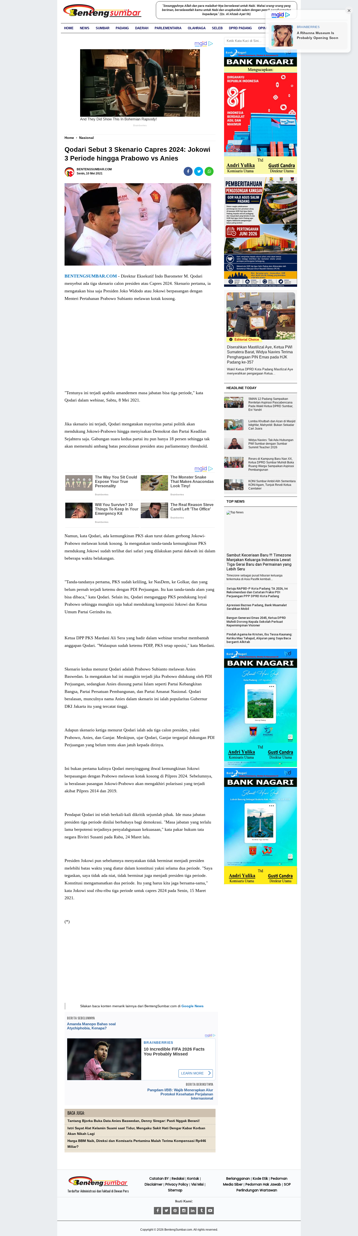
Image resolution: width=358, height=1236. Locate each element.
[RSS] (210, 1210)
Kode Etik (260, 1178)
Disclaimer (153, 1184)
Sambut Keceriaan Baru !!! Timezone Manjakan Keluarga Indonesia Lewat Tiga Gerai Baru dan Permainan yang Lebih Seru (259, 562)
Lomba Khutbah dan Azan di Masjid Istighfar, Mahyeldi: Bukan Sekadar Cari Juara (271, 425)
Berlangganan (238, 1178)
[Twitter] (166, 1210)
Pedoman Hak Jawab (263, 1184)
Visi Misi (197, 1184)
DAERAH (141, 28)
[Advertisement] (140, 350)
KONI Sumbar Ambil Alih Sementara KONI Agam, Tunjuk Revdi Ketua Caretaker (272, 484)
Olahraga (197, 28)
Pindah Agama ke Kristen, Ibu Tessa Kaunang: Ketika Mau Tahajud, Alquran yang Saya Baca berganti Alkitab (259, 638)
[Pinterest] (175, 1210)
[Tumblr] (201, 1210)
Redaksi (178, 1178)
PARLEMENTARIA (168, 28)
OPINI (262, 28)
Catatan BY (159, 1178)
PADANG (122, 28)
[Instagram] (184, 1210)
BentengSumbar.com (178, 1229)
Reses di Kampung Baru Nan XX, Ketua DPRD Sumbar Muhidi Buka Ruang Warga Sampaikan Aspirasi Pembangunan (271, 464)
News (84, 28)
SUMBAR (102, 28)
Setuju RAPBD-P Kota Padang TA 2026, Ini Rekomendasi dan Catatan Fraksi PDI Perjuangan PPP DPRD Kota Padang (257, 592)
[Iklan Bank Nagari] (260, 766)
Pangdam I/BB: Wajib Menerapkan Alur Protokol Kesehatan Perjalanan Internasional (180, 1094)
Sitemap (175, 1190)
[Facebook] (157, 1210)
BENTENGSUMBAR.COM (91, 276)
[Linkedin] (192, 1210)
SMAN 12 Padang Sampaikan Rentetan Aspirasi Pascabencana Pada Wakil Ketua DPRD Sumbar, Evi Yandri (270, 404)
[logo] (98, 1185)
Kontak (193, 1178)
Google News (192, 1006)
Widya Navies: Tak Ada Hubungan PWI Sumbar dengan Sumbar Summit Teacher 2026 (270, 443)
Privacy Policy (176, 1184)
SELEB (217, 28)
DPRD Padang (240, 28)
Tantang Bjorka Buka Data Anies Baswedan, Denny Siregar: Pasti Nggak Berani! (133, 1121)
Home (69, 28)
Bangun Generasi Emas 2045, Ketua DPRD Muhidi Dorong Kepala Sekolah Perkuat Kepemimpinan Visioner (256, 621)
